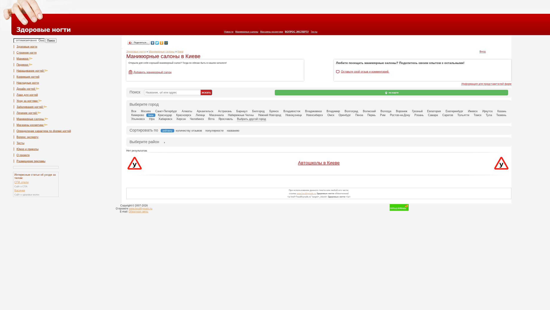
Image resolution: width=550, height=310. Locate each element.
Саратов (447, 115)
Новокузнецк (294, 115)
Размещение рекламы (31, 161)
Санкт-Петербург (166, 111)
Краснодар (165, 115)
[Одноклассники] (161, 43)
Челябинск (197, 119)
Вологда (385, 111)
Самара (433, 115)
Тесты (314, 31)
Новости (228, 31)
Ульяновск (138, 119)
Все (133, 111)
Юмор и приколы (27, 149)
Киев (180, 51)
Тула (489, 115)
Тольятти (463, 115)
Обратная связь (138, 211)
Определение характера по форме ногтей (44, 131)
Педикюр (23, 64)
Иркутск (487, 111)
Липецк (200, 115)
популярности (214, 130)
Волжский (369, 111)
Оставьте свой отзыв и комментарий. (365, 71)
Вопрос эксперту (27, 137)
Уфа (151, 119)
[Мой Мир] (166, 43)
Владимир (333, 111)
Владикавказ (313, 111)
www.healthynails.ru (306, 193)
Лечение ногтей (27, 113)
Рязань (419, 115)
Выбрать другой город (251, 119)
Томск (477, 115)
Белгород (258, 111)
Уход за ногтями (27, 100)
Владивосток (291, 111)
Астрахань (225, 111)
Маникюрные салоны (246, 31)
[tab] (144, 142)
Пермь (371, 115)
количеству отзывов (189, 130)
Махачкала (216, 115)
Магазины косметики (271, 31)
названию (233, 130)
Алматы (187, 111)
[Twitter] (157, 43)
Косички (19, 190)
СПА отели (21, 182)
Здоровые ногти (27, 46)
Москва (146, 111)
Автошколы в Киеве (319, 162)
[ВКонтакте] (152, 43)
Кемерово (137, 115)
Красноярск (183, 115)
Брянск (274, 111)
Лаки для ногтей (27, 94)
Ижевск (473, 111)
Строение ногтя (27, 52)
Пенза (359, 115)
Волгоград (351, 111)
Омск (330, 115)
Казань (501, 111)
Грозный (417, 111)
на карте (393, 92)
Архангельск (205, 111)
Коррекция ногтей (28, 76)
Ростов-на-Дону (400, 115)
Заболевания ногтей (30, 106)
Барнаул (242, 111)
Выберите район (144, 142)
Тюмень (501, 115)
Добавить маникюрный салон (152, 72)
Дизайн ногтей (26, 88)
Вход (483, 51)
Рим (382, 115)
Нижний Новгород (269, 115)
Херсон (181, 119)
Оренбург (345, 115)
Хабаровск (165, 119)
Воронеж (401, 111)
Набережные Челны (241, 115)
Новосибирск (314, 115)
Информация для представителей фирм (486, 83)
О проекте (23, 155)
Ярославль (225, 119)
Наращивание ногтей (30, 70)
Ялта (211, 119)
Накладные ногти (28, 82)
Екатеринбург (454, 111)
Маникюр (23, 58)
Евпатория (434, 111)
